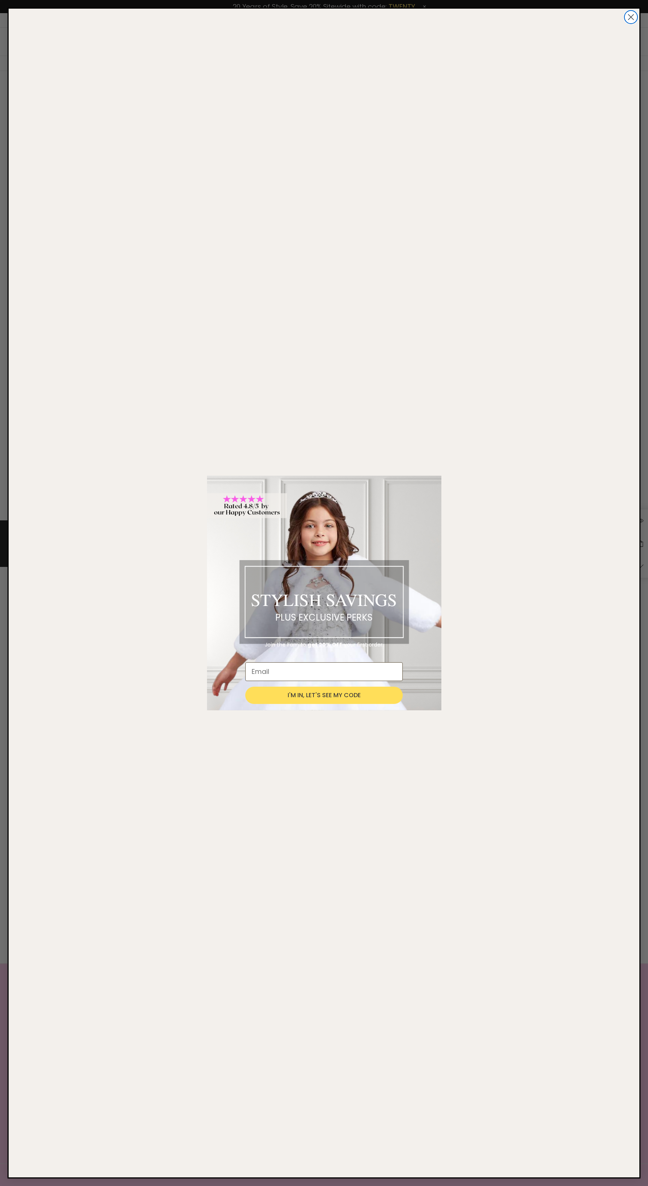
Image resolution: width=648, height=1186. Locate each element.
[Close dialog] (631, 17)
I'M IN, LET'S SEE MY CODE (324, 695)
